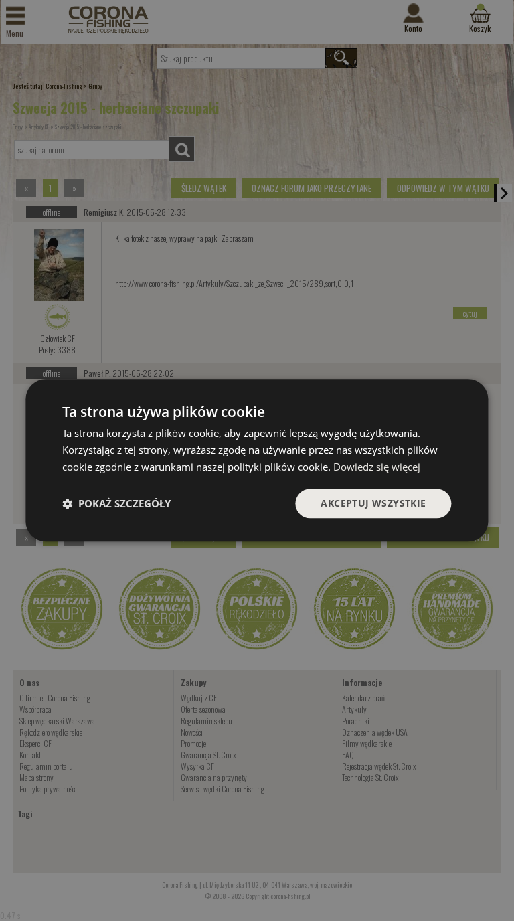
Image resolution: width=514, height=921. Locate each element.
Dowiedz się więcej (376, 466)
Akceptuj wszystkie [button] (373, 503)
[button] (116, 503)
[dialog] (256, 460)
